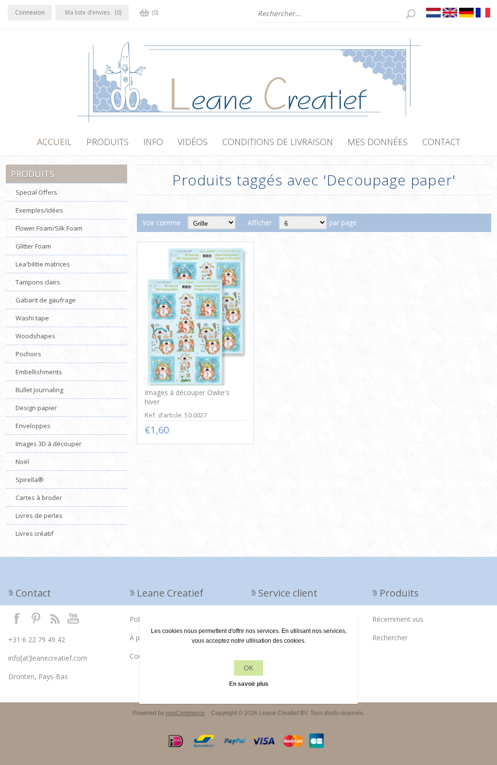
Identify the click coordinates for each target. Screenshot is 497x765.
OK (248, 668)
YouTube (74, 618)
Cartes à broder (39, 497)
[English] (450, 12)
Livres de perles (39, 515)
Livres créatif (34, 533)
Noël (22, 461)
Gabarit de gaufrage (46, 300)
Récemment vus (397, 619)
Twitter (36, 618)
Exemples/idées (39, 210)
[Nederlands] (433, 12)
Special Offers (36, 192)
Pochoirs (28, 353)
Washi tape (32, 318)
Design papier (36, 407)
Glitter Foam (33, 246)
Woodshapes (35, 336)
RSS (55, 618)
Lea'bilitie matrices (43, 264)
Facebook (17, 618)
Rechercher (390, 637)
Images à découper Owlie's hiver (187, 397)
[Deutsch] (466, 12)
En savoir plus (248, 684)
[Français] (483, 12)
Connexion (30, 12)
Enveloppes (33, 425)
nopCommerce (185, 713)
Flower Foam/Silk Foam (49, 228)
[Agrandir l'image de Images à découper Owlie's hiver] (195, 316)
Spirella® (30, 479)
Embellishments (39, 371)
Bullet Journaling (39, 389)
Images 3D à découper (49, 443)
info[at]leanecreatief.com (47, 658)
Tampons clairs (38, 282)
